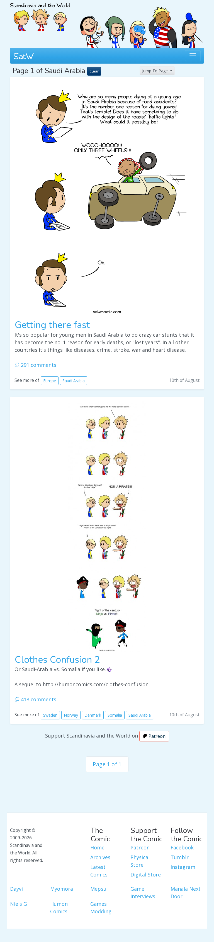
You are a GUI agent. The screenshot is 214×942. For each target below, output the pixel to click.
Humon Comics (59, 907)
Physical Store (140, 861)
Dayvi (16, 888)
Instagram (183, 867)
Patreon (156, 736)
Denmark (92, 715)
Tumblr (180, 857)
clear (94, 71)
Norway (71, 715)
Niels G (18, 903)
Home (97, 847)
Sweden (50, 715)
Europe (49, 380)
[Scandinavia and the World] (40, 14)
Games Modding (100, 907)
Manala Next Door (186, 892)
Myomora (61, 888)
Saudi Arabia (73, 380)
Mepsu (98, 888)
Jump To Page (155, 70)
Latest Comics (99, 871)
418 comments (38, 699)
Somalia (115, 715)
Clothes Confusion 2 (57, 659)
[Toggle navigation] (193, 55)
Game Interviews (142, 892)
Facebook (182, 847)
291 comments (38, 365)
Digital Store (145, 874)
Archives (100, 857)
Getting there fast (52, 325)
